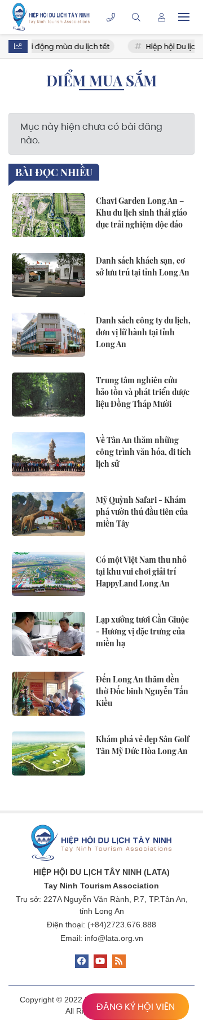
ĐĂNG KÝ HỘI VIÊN (135, 1007)
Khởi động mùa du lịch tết (56, 46)
